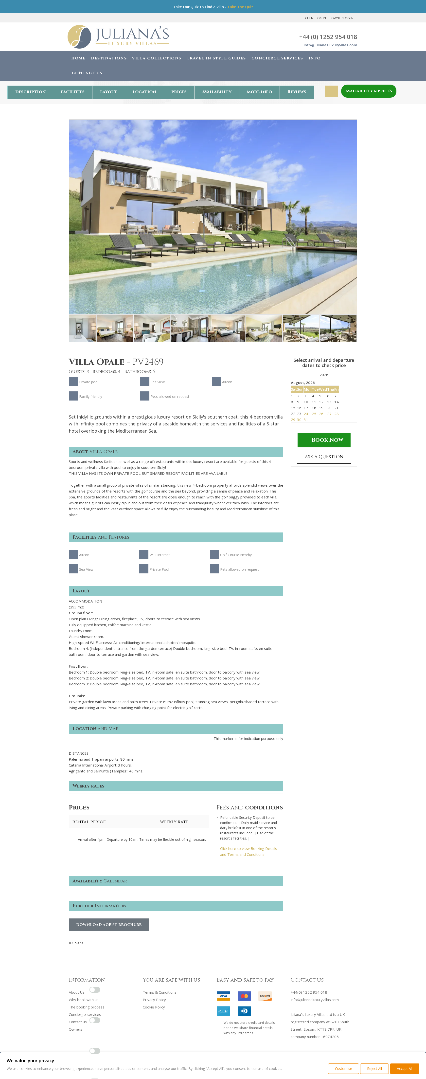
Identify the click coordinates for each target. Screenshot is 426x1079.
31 (306, 419)
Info (315, 58)
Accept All (404, 1068)
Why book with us (84, 999)
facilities (73, 92)
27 (329, 413)
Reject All (374, 1068)
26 (321, 413)
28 (336, 413)
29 (293, 419)
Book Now (327, 440)
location (144, 92)
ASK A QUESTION (324, 457)
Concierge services (85, 1014)
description (30, 92)
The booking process (87, 1007)
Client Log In (315, 18)
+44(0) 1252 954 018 (309, 992)
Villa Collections (156, 58)
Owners (75, 1029)
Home (78, 58)
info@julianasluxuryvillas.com (330, 44)
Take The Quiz (240, 6)
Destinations (109, 58)
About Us (77, 992)
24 (306, 413)
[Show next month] (333, 375)
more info (259, 92)
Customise (343, 1068)
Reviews (296, 92)
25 (314, 413)
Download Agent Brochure (109, 924)
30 (299, 419)
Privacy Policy (154, 999)
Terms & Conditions (160, 992)
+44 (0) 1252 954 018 (328, 36)
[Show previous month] (315, 375)
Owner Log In (342, 18)
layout (108, 92)
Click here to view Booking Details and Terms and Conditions (248, 851)
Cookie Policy (154, 1007)
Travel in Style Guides (216, 58)
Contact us (78, 1021)
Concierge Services (277, 58)
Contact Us (87, 73)
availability (216, 92)
